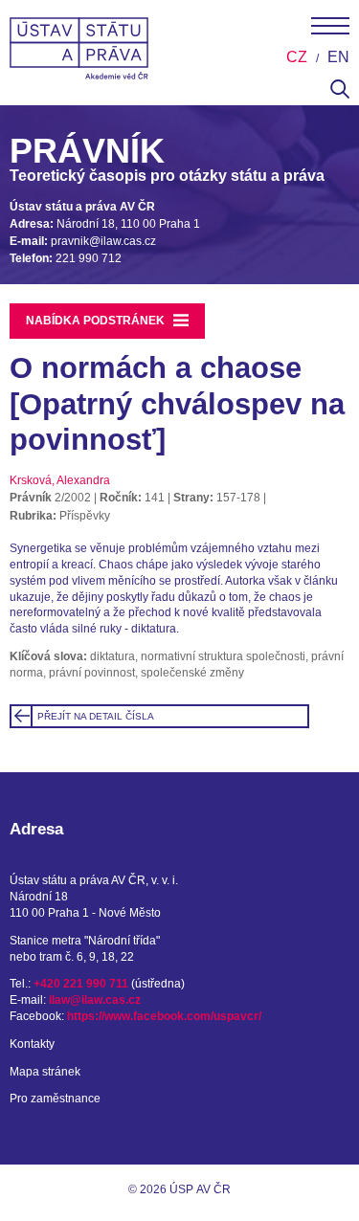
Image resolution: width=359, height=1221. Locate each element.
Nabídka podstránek (97, 319)
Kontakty (32, 1044)
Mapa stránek (45, 1071)
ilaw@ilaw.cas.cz (95, 1000)
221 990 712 (89, 258)
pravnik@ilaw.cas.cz (103, 241)
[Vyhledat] (339, 94)
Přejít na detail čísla (95, 716)
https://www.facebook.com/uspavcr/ (164, 1016)
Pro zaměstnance (55, 1098)
